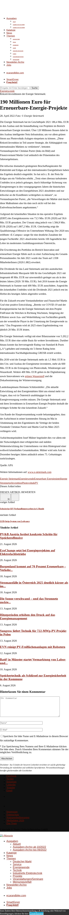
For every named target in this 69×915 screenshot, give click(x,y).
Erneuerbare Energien (45, 478)
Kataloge (10, 30)
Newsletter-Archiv (15, 62)
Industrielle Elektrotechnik (18, 50)
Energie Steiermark (9, 478)
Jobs (8, 65)
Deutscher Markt (16, 39)
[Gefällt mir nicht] (15, 497)
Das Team (11, 823)
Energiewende (26, 478)
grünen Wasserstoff (34, 376)
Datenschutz (12, 814)
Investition (16, 483)
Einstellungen (36, 913)
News (9, 33)
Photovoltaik (28, 483)
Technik (14, 47)
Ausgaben (11, 18)
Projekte (14, 53)
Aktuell (14, 21)
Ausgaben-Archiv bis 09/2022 (19, 27)
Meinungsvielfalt (16, 59)
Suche (35, 88)
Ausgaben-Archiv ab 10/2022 (19, 24)
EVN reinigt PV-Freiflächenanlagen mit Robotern (32, 647)
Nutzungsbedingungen (17, 817)
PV (36, 483)
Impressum (11, 811)
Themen (10, 35)
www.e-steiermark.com (39, 472)
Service (14, 42)
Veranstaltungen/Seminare (18, 56)
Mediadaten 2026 (15, 820)
